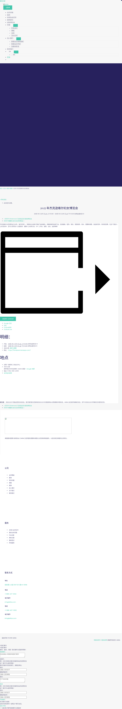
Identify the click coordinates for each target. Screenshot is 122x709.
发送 (1, 684)
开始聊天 (2, 700)
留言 (1, 677)
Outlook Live (8, 329)
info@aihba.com (10, 602)
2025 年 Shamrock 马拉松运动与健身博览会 (18, 219)
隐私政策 (104, 640)
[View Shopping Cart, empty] (63, 59)
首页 (1, 188)
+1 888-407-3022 (10, 594)
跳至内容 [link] (2, 1)
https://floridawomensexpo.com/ (19, 350)
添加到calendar (8, 319)
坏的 (4, 706)
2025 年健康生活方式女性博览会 (14, 221)
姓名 (1, 667)
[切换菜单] (15, 25)
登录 (8, 57)
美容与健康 (9, 188)
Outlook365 (7, 327)
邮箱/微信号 (4, 672)
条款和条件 (97, 640)
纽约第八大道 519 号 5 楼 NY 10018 (16, 585)
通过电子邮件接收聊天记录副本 (11, 708)
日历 (5, 325)
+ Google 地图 (29, 369)
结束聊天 (2, 652)
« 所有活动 (3, 200)
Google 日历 (8, 323)
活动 (4, 188)
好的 (1, 706)
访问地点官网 (8, 373)
